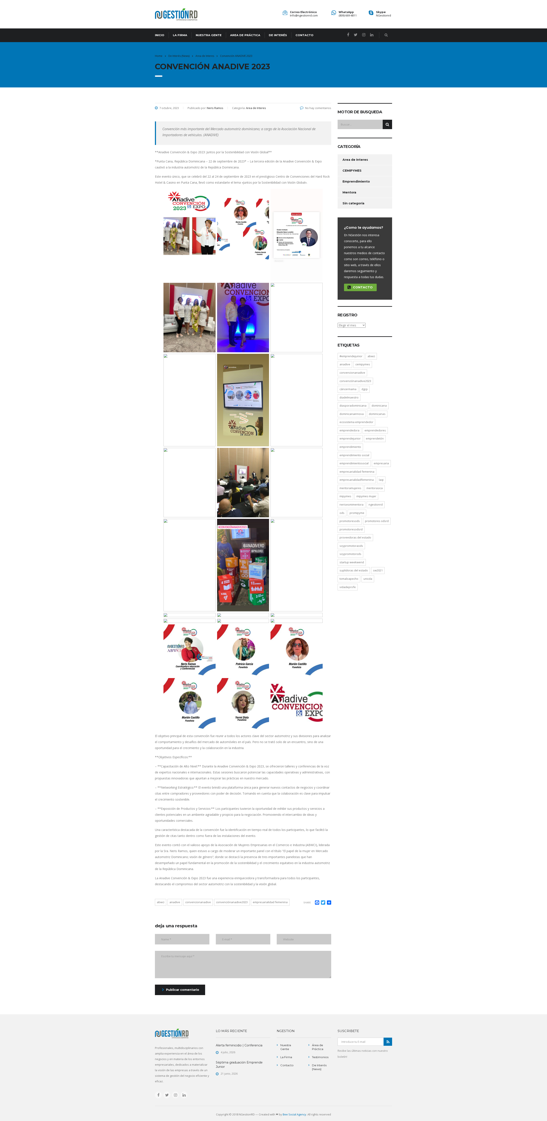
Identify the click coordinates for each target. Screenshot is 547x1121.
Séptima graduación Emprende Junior (239, 1065)
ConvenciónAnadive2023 (232, 902)
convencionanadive (198, 902)
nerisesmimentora (351, 504)
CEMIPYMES (352, 171)
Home (158, 56)
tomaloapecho (349, 579)
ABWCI (160, 902)
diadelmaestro (349, 397)
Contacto (363, 287)
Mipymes (345, 496)
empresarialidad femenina (270, 902)
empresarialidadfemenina (357, 480)
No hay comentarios (318, 108)
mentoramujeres (350, 488)
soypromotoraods (351, 546)
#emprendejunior (351, 356)
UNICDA (367, 579)
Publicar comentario (182, 990)
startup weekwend (352, 562)
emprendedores (375, 430)
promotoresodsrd (351, 529)
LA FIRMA (180, 35)
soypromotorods (350, 554)
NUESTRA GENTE (209, 35)
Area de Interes (355, 160)
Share (307, 902)
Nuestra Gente (285, 1047)
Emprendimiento (356, 181)
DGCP (365, 389)
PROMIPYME (357, 513)
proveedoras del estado (355, 537)
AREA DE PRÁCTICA (245, 35)
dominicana (379, 405)
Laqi (381, 480)
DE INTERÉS (278, 35)
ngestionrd (376, 504)
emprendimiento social (354, 455)
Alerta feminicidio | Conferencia (239, 1045)
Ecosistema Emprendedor (356, 422)
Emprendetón (375, 438)
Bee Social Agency (294, 1114)
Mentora (349, 192)
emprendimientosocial (354, 463)
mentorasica (374, 488)
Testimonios (320, 1057)
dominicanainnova (352, 414)
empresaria (381, 463)
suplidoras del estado (354, 570)
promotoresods (350, 521)
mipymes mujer (366, 496)
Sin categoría (353, 203)
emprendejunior (350, 438)
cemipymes (362, 364)
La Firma (286, 1057)
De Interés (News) (319, 1067)
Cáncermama (348, 389)
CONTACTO (304, 35)
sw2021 (378, 570)
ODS (342, 513)
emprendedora (349, 430)
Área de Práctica (317, 1047)
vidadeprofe (348, 587)
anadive (174, 902)
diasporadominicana (353, 405)
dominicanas (377, 414)
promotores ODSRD (377, 521)
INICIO (159, 35)
